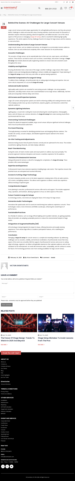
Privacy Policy (4, 391)
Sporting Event (5, 434)
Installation (4, 400)
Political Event (5, 436)
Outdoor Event (5, 432)
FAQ (2, 373)
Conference (4, 423)
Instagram (7, 466)
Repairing (3, 405)
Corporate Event (5, 421)
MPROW (3, 413)
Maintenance (4, 402)
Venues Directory (6, 384)
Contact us (4, 364)
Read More (4, 345)
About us (3, 362)
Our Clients (4, 368)
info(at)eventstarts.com (7, 456)
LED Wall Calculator (6, 407)
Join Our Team (5, 377)
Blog (5, 15)
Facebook (3, 466)
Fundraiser (4, 427)
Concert (3, 430)
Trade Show (4, 425)
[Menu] (1, 8)
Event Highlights (5, 375)
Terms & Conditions (6, 394)
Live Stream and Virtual (7, 438)
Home (0, 15)
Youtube (11, 466)
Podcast (3, 441)
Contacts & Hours (6, 366)
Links (56, 2)
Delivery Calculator (6, 411)
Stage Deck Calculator (7, 409)
